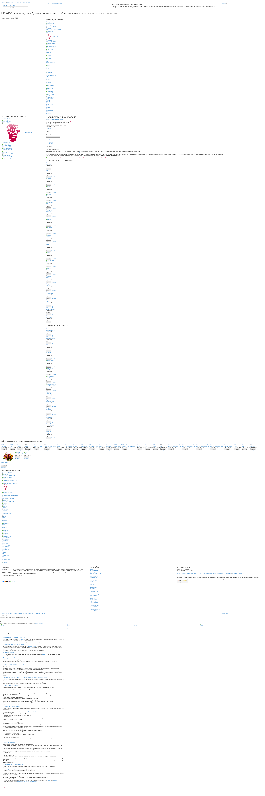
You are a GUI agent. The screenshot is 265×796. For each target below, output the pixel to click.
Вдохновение (84, 446)
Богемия (59, 446)
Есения (138, 446)
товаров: (224, 3)
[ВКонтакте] (3, 581)
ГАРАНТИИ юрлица (94, 605)
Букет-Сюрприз (68, 446)
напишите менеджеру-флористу (28, 711)
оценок (49, 165)
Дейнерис (108, 446)
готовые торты (93, 598)
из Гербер (48, 69)
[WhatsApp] (10, 581)
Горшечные (55, 40)
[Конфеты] (48, 105)
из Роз (47, 68)
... (46, 64)
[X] (7, 581)
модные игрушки (93, 579)
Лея (47, 246)
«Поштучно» (21, 639)
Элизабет (48, 269)
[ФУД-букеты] (49, 72)
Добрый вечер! (117, 446)
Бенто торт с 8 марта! (38, 446)
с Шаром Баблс (49, 98)
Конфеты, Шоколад (94, 591)
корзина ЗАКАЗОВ (94, 610)
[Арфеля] (48, 284)
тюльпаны (92, 584)
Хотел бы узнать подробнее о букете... (14, 665)
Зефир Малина (49, 433)
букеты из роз (93, 572)
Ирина (161, 446)
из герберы (92, 581)
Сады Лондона (49, 261)
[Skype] (12, 581)
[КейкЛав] (48, 352)
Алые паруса (49, 317)
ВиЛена (47, 172)
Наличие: (48, 133)
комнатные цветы (94, 576)
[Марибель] (49, 219)
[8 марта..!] (48, 299)
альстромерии (93, 583)
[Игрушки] (48, 100)
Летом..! (48, 54)
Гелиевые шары (58, 44)
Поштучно (54, 21)
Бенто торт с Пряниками (50, 446)
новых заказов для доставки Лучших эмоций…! (27, 781)
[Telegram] (14, 581)
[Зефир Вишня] (49, 368)
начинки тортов (93, 599)
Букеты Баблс (56, 36)
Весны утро (48, 228)
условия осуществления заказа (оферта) (207, 573)
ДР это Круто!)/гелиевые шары (128, 446)
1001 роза (3, 446)
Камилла (48, 236)
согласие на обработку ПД (238, 573)
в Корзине (54, 28)
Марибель (48, 221)
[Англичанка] (49, 162)
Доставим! (54, 46)
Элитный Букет (57, 29)
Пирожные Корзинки (50, 338)
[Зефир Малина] (50, 431)
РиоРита (48, 187)
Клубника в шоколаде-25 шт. (202, 446)
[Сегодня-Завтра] (50, 108)
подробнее (3, 450)
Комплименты (57, 31)
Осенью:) (48, 57)
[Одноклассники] (5, 581)
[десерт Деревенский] (51, 384)
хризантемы (92, 585)
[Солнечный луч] (50, 291)
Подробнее (53, 169)
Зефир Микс (48, 409)
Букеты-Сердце (57, 32)
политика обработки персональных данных (187, 573)
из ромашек (92, 590)
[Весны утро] (49, 227)
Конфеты (53, 41)
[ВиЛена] (48, 170)
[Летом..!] (48, 52)
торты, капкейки (93, 595)
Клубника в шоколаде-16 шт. (188, 446)
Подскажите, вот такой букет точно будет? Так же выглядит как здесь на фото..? (26, 677)
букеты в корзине (93, 574)
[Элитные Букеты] (50, 85)
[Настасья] (48, 276)
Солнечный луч (49, 293)
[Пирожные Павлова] (51, 328)
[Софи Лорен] (49, 202)
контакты (92, 612)
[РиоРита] (48, 186)
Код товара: (49, 126)
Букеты (52, 23)
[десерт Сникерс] (50, 376)
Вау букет (75, 446)
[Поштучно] (48, 58)
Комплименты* (49, 92)
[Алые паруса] (49, 315)
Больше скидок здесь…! (8, 662)
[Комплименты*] (50, 91)
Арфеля (48, 285)
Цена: (47, 134)
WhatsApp (44, 654)
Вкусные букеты (93, 592)
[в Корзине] (48, 82)
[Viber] (9, 581)
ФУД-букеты (48, 74)
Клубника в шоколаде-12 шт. (174, 446)
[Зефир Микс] (49, 407)
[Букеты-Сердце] (50, 94)
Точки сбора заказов (84, 152)
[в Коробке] (48, 79)
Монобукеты (48, 89)
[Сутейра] (48, 178)
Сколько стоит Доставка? (10, 685)
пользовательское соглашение (224, 573)
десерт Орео (49, 417)
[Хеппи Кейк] (49, 392)
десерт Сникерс (49, 377)
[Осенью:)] (48, 55)
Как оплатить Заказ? (9, 742)
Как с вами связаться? (9, 652)
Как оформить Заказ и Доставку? (12, 706)
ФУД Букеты (55, 47)
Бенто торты (92, 597)
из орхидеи (92, 588)
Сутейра (48, 180)
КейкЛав (48, 354)
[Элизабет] (48, 268)
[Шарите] (48, 252)
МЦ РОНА (10, 613)
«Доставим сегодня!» (32, 646)
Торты (51, 49)
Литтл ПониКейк (49, 362)
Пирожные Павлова (50, 330)
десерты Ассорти (50, 401)
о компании (92, 603)
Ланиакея (253, 446)
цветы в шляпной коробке (95, 573)
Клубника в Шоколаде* (95, 594)
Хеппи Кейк (48, 393)
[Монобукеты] (49, 88)
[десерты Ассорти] (50, 400)
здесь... (49, 780)
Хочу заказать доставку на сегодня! (13, 644)
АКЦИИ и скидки (93, 601)
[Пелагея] (48, 194)
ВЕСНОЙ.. (92, 569)
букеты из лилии (93, 587)
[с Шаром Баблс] (50, 97)
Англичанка (48, 164)
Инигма (154, 446)
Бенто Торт (54, 51)
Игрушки (53, 43)
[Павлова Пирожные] (51, 344)
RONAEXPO (4, 613)
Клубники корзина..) (228, 446)
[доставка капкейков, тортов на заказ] (154, 119)
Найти (16, 18)
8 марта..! (48, 301)
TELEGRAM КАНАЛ (18, 613)
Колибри (236, 446)
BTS (11, 446)
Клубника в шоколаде (51, 75)
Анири (26, 446)
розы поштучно (93, 580)
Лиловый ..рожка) (19, 453)
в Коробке (54, 26)
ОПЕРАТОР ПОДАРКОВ (39, 613)
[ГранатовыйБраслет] (51, 307)
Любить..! (26, 453)
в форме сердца (93, 577)
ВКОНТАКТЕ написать (28, 613)
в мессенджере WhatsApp (10, 769)
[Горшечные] (49, 111)
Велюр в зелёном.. (93, 446)
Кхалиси (244, 446)
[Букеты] (48, 65)
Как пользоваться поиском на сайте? (13, 691)
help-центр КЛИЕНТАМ (95, 609)
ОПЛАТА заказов (93, 606)
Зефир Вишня (49, 369)
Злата (146, 446)
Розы (47, 61)
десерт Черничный (50, 425)
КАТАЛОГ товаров (94, 570)
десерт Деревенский (50, 385)
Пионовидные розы (50, 62)
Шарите (47, 254)
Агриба (18, 446)
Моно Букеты (56, 25)
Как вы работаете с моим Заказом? (13, 764)
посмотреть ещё (55, 136)
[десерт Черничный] (50, 423)
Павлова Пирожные (50, 346)
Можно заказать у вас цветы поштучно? (14, 637)
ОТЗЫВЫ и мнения (94, 602)
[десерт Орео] (49, 415)
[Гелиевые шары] (50, 103)
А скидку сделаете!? (9, 658)
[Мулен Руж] (49, 210)
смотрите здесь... (39, 623)
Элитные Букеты (49, 87)
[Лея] (47, 244)
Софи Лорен (49, 203)
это (47, 128)
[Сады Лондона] (50, 260)
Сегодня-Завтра (49, 110)
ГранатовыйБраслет (50, 309)
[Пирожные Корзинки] (51, 336)
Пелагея (48, 195)
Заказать (48, 136)
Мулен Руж (48, 211)
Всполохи (101, 446)
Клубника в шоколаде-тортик (216, 446)
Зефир (49, 128)
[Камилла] (48, 235)
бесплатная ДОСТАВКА (95, 608)
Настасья (48, 277)
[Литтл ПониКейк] (50, 360)
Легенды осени (4, 462)
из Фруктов (48, 76)
